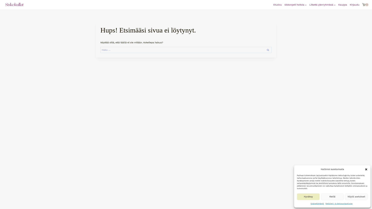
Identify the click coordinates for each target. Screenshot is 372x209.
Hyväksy (308, 196)
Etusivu (277, 4)
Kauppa (342, 4)
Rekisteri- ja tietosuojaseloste (339, 204)
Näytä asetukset (356, 196)
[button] (366, 169)
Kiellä (332, 196)
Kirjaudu (355, 4)
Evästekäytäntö (317, 204)
